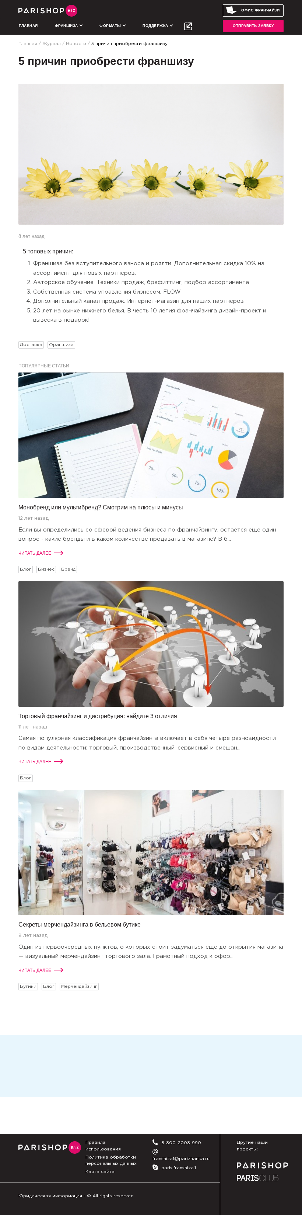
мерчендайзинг (79, 986)
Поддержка (156, 26)
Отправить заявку (253, 26)
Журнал (51, 44)
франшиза (61, 345)
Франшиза (67, 26)
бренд (68, 569)
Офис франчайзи (260, 10)
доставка (31, 345)
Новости (76, 44)
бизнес (46, 569)
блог (25, 569)
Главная (28, 26)
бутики (28, 986)
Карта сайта (100, 1172)
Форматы (110, 26)
